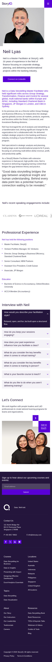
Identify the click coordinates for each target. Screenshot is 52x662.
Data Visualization (10, 600)
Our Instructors (9, 617)
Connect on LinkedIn (17, 79)
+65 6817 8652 (11, 535)
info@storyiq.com (34, 535)
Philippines (32, 578)
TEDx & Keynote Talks (36, 621)
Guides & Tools (33, 629)
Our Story (7, 613)
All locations (32, 590)
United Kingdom (34, 586)
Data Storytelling (10, 596)
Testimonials (8, 625)
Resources (32, 608)
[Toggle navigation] (48, 4)
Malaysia (31, 574)
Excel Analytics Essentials (13, 582)
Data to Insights (10, 568)
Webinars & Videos (35, 625)
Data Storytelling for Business (11, 562)
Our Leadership (10, 621)
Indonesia (31, 569)
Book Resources (34, 617)
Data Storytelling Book (36, 613)
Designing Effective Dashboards (11, 577)
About (6, 608)
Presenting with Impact (12, 572)
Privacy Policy (9, 656)
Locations (32, 557)
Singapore (32, 582)
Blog (29, 633)
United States (33, 561)
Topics (6, 591)
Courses (7, 557)
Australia (31, 565)
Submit (26, 492)
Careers (7, 629)
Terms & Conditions (24, 656)
